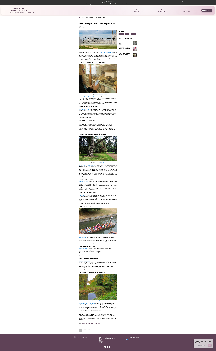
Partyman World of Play (84, 248)
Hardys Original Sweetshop (84, 261)
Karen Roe (98, 300)
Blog (83, 17)
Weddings (88, 4)
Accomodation (104, 4)
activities (83, 323)
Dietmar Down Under (98, 94)
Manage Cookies (201, 345)
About (127, 4)
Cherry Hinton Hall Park (84, 123)
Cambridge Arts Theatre (84, 181)
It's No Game (98, 162)
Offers (122, 4)
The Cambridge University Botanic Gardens (88, 165)
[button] (121, 34)
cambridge (88, 323)
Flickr (106, 94)
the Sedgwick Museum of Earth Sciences (91, 96)
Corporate (95, 4)
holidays (92, 323)
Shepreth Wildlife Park (83, 195)
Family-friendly (98, 323)
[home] (79, 17)
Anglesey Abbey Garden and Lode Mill (87, 303)
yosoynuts (98, 235)
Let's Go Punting (82, 237)
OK (209, 345)
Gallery (117, 4)
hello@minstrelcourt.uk (110, 338)
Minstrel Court (109, 317)
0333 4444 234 (136, 337)
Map (111, 4)
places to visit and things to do (106, 52)
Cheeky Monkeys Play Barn (84, 109)
